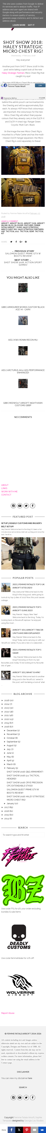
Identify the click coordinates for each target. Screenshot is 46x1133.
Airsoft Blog (16, 223)
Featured (28, 225)
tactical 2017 (12, 231)
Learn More (19, 25)
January (11, 803)
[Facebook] (11, 1130)
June (9, 753)
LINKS (4, 488)
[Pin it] (26, 242)
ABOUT (5, 485)
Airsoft (5, 223)
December (12, 730)
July (9, 749)
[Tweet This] (11, 242)
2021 (6, 715)
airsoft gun (30, 223)
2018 (6, 727)
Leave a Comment (9, 221)
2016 (6, 811)
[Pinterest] (27, 1130)
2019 (6, 723)
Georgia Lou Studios (34, 1120)
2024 (7, 704)
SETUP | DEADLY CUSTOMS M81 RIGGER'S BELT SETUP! (21, 525)
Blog (11, 225)
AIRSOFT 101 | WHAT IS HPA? (26, 672)
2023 (7, 708)
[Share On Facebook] (16, 242)
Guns (19, 227)
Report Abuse (7, 1013)
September (12, 741)
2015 (6, 815)
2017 (6, 807)
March (10, 764)
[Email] (34, 1130)
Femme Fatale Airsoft (24, 1117)
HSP (3, 231)
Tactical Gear (27, 231)
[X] (19, 1130)
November (12, 734)
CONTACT (6, 495)
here (30, 1078)
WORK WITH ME (9, 491)
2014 (6, 818)
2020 (7, 719)
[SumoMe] (42, 1130)
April (9, 760)
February (11, 768)
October (11, 738)
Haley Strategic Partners (13, 73)
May (9, 757)
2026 (7, 700)
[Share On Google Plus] (21, 242)
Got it (31, 25)
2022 (7, 712)
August (10, 745)
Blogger (18, 225)
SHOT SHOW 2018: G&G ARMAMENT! (25, 772)
